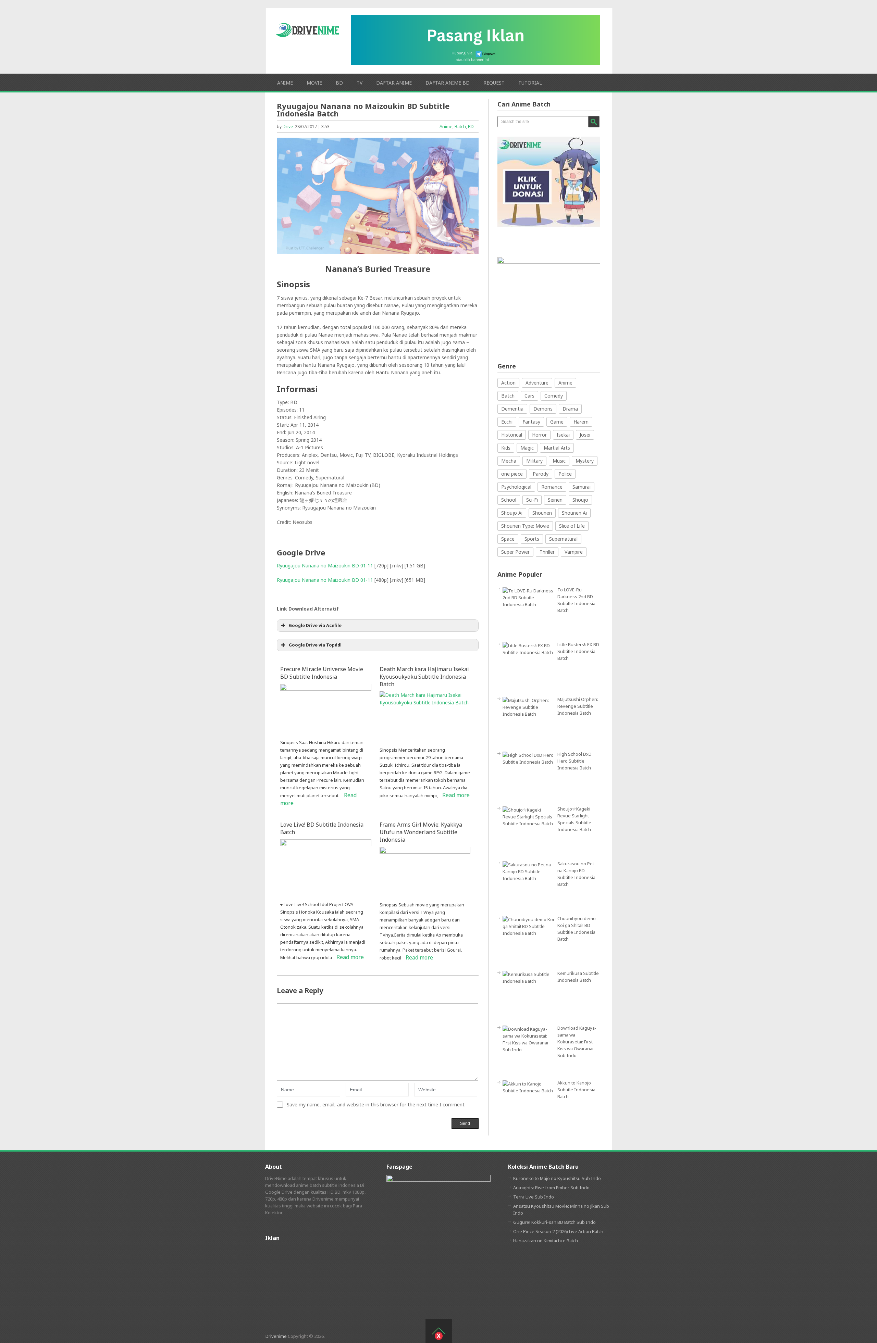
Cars (529, 395)
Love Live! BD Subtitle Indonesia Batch (321, 828)
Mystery (585, 460)
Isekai (563, 434)
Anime (285, 82)
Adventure (537, 382)
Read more (456, 795)
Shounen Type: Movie (525, 526)
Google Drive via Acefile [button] (315, 625)
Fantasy (531, 421)
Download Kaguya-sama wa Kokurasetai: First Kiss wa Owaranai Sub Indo (576, 1041)
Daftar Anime (394, 82)
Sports (531, 539)
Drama (570, 408)
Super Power (515, 552)
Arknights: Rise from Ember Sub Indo (551, 1187)
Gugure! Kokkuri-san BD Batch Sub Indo (554, 1222)
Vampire (574, 552)
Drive (288, 126)
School (508, 500)
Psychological (516, 487)
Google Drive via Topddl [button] (315, 645)
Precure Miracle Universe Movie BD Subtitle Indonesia (321, 672)
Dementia (512, 408)
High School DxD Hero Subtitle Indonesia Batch (574, 761)
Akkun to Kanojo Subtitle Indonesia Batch (576, 1090)
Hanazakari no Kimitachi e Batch (545, 1241)
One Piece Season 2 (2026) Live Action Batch (558, 1231)
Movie (314, 82)
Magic (527, 447)
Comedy (553, 395)
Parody (540, 473)
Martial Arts (557, 447)
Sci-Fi (532, 500)
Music (559, 460)
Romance (552, 487)
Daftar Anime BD (447, 82)
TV (359, 82)
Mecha (508, 460)
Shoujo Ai (511, 513)
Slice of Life (572, 526)
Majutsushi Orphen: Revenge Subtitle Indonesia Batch (577, 706)
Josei (585, 434)
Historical (511, 434)
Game (557, 421)
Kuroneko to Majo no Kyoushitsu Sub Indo (557, 1178)
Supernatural (563, 539)
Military (534, 460)
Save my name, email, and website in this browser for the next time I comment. (376, 1105)
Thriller (547, 552)
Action (508, 382)
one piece (512, 473)
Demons (543, 408)
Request (494, 82)
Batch (460, 126)
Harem (581, 421)
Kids (505, 447)
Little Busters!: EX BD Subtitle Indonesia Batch (578, 651)
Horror (539, 434)
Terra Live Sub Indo (533, 1197)
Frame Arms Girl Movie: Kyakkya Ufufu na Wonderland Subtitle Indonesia (421, 832)
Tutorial (530, 82)
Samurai (581, 487)
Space (508, 539)
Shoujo (580, 500)
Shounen (542, 513)
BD (339, 82)
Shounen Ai (574, 513)
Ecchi (506, 421)
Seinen (555, 500)
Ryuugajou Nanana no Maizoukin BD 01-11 (325, 565)
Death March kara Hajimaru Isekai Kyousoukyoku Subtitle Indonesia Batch (424, 676)
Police (565, 473)
